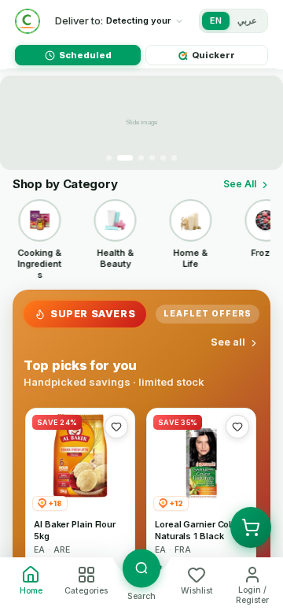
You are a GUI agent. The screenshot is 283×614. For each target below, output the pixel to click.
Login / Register (252, 595)
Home (31, 591)
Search (141, 596)
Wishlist (197, 591)
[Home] (27, 21)
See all (228, 342)
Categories (86, 591)
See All (239, 184)
